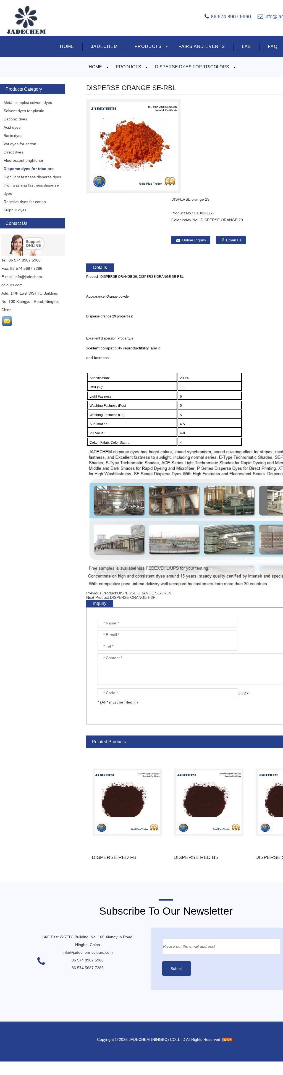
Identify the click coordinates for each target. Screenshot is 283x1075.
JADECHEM (104, 46)
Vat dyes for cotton (20, 144)
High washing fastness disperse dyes (31, 189)
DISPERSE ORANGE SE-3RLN (144, 593)
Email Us (234, 240)
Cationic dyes (15, 119)
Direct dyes (13, 152)
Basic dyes (13, 135)
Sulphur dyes (15, 210)
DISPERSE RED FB (114, 857)
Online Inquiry (194, 240)
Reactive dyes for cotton (25, 202)
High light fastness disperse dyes (32, 177)
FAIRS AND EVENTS (202, 46)
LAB (246, 46)
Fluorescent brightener (23, 160)
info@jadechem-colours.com (88, 952)
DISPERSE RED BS (196, 857)
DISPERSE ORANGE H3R (133, 597)
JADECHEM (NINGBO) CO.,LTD (157, 1039)
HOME (67, 46)
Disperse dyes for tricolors (192, 66)
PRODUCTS (148, 46)
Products (128, 66)
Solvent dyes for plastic (24, 111)
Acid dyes (12, 127)
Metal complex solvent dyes (28, 102)
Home (95, 66)
